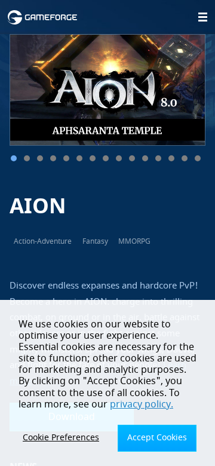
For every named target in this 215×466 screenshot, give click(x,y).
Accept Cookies (157, 437)
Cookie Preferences (61, 437)
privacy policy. (141, 404)
